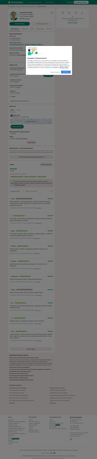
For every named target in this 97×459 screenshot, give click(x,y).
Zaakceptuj (66, 72)
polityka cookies (64, 67)
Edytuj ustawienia (55, 72)
